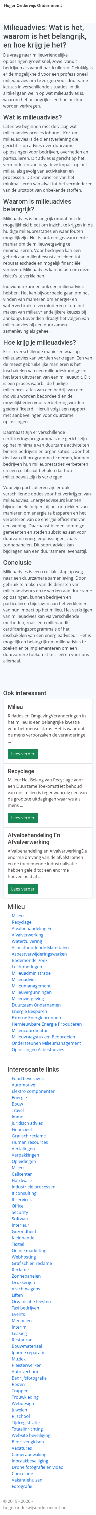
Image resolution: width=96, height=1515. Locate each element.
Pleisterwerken (27, 1365)
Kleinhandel (23, 1238)
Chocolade (22, 1474)
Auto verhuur (25, 1372)
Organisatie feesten (31, 1301)
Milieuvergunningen (32, 992)
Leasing (19, 1333)
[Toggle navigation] (85, 5)
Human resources (30, 1142)
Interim (19, 1327)
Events (18, 1314)
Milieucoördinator (30, 1030)
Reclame (20, 1270)
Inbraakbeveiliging (30, 1461)
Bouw (17, 1104)
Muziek (19, 1359)
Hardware (22, 1180)
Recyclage (21, 922)
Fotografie (22, 1486)
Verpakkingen (25, 1155)
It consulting (24, 1193)
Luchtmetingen (27, 967)
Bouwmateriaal (27, 1346)
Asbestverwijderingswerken (39, 954)
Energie (19, 1098)
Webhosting (24, 1257)
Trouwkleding (25, 1397)
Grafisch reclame (29, 1136)
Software (21, 1219)
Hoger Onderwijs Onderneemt (33, 5)
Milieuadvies (24, 979)
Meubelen (22, 1321)
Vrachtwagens (26, 1289)
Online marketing (29, 1250)
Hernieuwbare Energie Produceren (47, 1024)
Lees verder (23, 754)
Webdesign (23, 1403)
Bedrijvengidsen (28, 1442)
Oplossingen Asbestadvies (38, 1049)
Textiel (18, 1244)
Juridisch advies (27, 1123)
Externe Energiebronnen (36, 1018)
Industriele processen (33, 1187)
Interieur (20, 1225)
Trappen (20, 1391)
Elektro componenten (33, 1091)
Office (17, 1206)
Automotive (23, 1085)
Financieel (22, 1129)
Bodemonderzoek (29, 960)
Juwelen (19, 1410)
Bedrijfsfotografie (29, 1378)
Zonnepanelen (26, 1276)
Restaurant (23, 1340)
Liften (17, 1295)
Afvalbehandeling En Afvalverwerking (32, 932)
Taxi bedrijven (25, 1308)
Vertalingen (23, 1149)
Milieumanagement (31, 986)
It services (22, 1199)
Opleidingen (24, 1161)
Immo (17, 1117)
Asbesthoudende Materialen (40, 948)
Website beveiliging (31, 1435)
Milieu (18, 916)
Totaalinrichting (27, 1429)
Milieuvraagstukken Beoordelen (43, 1037)
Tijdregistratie (26, 1423)
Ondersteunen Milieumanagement (46, 1043)
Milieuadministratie (31, 973)
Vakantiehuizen (27, 1480)
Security (20, 1212)
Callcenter (22, 1174)
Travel (18, 1110)
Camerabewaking (29, 1454)
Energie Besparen (29, 1011)
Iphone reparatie (29, 1352)
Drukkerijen (23, 1282)
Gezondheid (24, 1231)
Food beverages (28, 1078)
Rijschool (21, 1416)
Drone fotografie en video (37, 1467)
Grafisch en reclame (32, 1263)
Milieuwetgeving (28, 999)
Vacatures (22, 1448)
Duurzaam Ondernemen (36, 1005)
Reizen (18, 1384)
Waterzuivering (27, 941)
